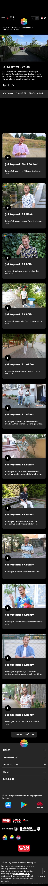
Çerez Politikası (21, 871)
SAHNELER (21, 93)
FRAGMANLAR (36, 93)
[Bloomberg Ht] (10, 829)
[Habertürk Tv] (17, 820)
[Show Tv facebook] (4, 85)
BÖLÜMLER (8, 93)
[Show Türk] (12, 837)
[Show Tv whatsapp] (13, 85)
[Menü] (3, 18)
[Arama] (45, 18)
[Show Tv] (24, 21)
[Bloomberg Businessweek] (30, 829)
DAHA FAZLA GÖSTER (24, 734)
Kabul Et (42, 876)
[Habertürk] (6, 820)
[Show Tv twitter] (8, 85)
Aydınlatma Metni (21, 873)
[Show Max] (18, 837)
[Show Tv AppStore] (8, 805)
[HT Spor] (25, 820)
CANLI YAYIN (11, 18)
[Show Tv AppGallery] (40, 805)
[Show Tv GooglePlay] (24, 805)
